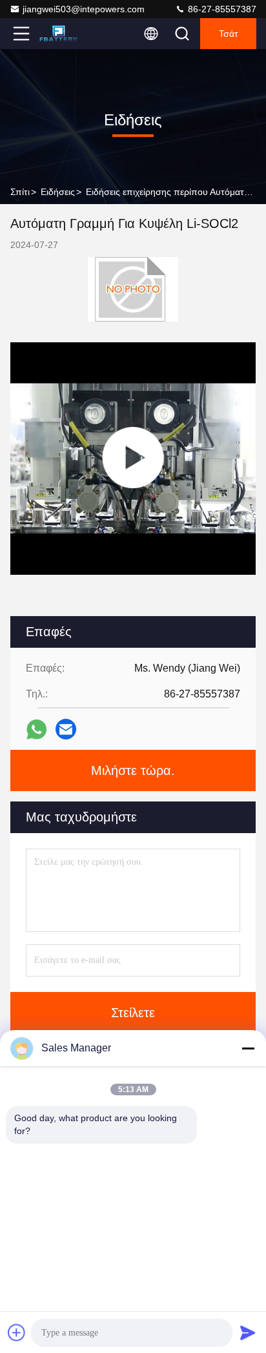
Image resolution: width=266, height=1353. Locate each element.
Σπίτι (20, 192)
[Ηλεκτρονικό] (65, 729)
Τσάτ (228, 33)
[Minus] (248, 1048)
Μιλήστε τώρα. (133, 770)
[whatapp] (36, 729)
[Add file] (17, 1332)
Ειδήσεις (58, 192)
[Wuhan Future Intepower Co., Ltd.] (64, 33)
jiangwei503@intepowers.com (84, 9)
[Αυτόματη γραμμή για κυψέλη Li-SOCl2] (133, 458)
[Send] (248, 1332)
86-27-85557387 (220, 9)
